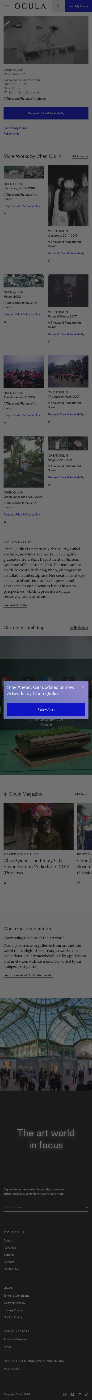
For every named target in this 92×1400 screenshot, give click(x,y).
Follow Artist (46, 709)
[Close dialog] (82, 686)
